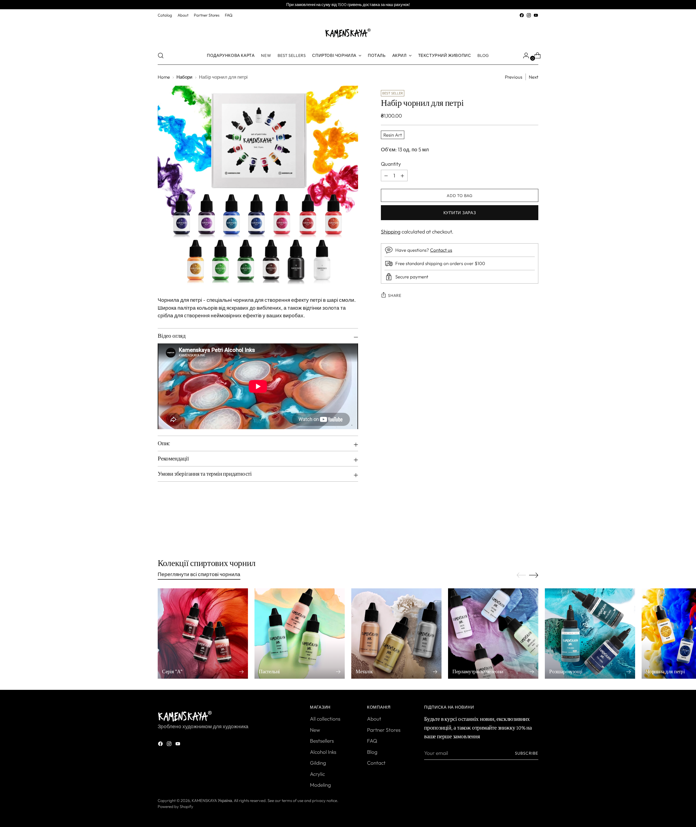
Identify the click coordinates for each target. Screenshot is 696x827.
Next (533, 77)
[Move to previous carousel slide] (521, 529)
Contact (376, 763)
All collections (325, 718)
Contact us (441, 250)
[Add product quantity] (386, 175)
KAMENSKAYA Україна (212, 800)
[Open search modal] (160, 55)
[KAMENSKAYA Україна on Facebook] (521, 15)
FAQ (372, 740)
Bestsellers (322, 740)
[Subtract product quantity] (402, 175)
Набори (184, 77)
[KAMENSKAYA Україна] (348, 32)
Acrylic (317, 774)
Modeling (320, 785)
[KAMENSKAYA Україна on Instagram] (528, 15)
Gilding (318, 763)
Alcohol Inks (323, 752)
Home (164, 77)
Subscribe (526, 753)
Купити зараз (459, 212)
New (315, 730)
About (374, 718)
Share (395, 295)
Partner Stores (383, 730)
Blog (372, 752)
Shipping (390, 231)
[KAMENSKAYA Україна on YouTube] (535, 15)
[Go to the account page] (523, 55)
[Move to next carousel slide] (533, 529)
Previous (513, 77)
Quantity (391, 164)
